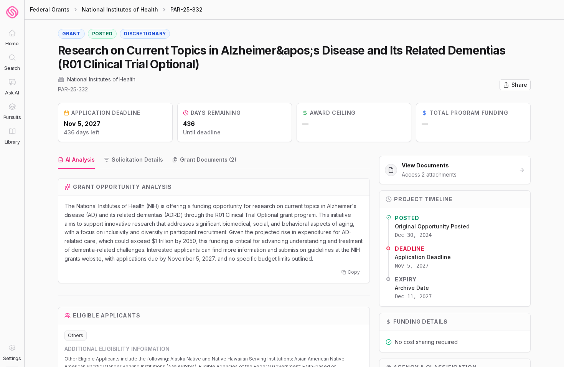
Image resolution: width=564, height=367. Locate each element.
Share (519, 84)
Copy (354, 272)
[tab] (76, 160)
